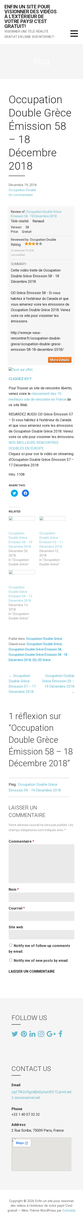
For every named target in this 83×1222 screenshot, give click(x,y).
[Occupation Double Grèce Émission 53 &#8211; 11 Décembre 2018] (52, 523)
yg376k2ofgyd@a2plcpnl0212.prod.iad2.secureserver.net (41, 1095)
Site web (16, 927)
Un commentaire (21, 195)
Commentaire (21, 841)
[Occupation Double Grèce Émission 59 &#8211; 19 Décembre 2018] (22, 523)
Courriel (17, 908)
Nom (14, 889)
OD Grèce (44, 660)
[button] (76, 36)
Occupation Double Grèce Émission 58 (35, 649)
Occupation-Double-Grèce (44, 638)
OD (34, 660)
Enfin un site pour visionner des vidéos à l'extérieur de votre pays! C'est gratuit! (30, 16)
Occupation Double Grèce (44, 644)
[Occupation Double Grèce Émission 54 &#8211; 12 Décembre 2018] (22, 577)
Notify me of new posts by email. (41, 960)
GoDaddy (68, 1210)
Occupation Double (22, 190)
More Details (59, 360)
